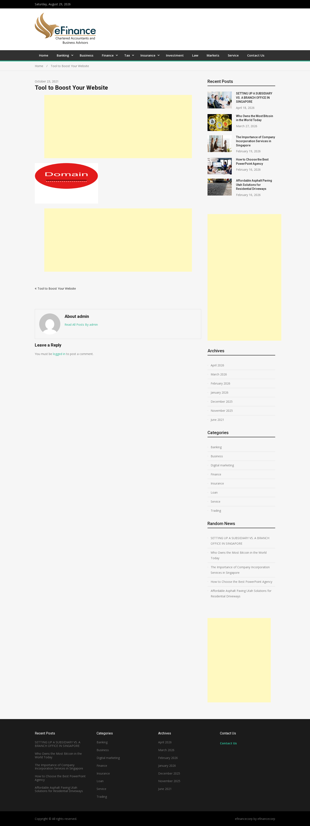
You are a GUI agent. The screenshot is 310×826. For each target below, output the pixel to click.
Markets (213, 55)
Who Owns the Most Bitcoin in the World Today (239, 555)
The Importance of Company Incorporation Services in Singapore (255, 141)
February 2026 (220, 383)
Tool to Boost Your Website (57, 288)
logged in (59, 354)
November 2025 (222, 411)
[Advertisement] (118, 126)
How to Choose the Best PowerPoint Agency (241, 582)
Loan (214, 492)
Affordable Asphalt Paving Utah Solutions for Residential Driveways (254, 184)
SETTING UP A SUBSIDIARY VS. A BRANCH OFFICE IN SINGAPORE (254, 97)
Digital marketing (222, 465)
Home (43, 55)
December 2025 (222, 402)
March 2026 (219, 374)
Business (86, 55)
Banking (63, 55)
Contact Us (255, 55)
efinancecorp (266, 819)
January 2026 (219, 392)
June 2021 (217, 420)
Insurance (147, 55)
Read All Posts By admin (81, 325)
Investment (175, 55)
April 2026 (217, 365)
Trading (216, 511)
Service (233, 55)
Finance (108, 55)
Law (195, 55)
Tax (127, 55)
